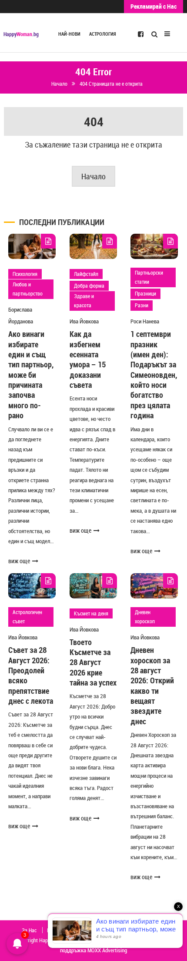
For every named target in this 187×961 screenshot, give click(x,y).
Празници (145, 293)
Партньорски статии (149, 277)
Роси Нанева (144, 321)
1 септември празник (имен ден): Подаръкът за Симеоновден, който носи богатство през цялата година (153, 374)
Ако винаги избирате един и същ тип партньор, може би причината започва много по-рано (30, 374)
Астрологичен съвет (27, 616)
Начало (93, 176)
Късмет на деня (91, 613)
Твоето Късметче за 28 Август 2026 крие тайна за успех (93, 662)
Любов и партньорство (28, 289)
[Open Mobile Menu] (167, 33)
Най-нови (69, 34)
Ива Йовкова (84, 321)
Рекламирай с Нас (153, 6)
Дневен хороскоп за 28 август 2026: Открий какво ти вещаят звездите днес (152, 685)
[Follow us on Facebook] (141, 33)
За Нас (29, 930)
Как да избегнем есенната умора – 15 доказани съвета (88, 359)
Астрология (102, 34)
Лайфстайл (86, 273)
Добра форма (89, 285)
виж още (19, 561)
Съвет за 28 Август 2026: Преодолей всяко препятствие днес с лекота (30, 675)
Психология (25, 273)
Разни (141, 305)
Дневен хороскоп (145, 616)
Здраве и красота (84, 300)
